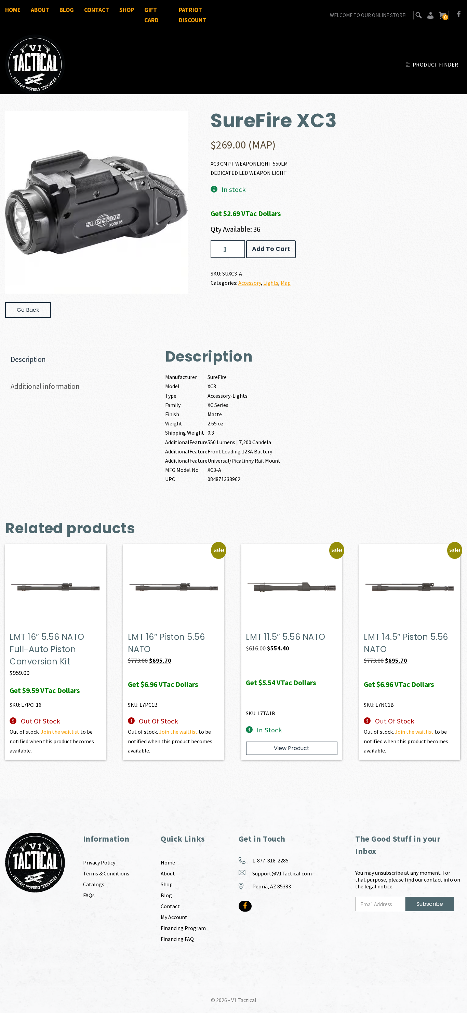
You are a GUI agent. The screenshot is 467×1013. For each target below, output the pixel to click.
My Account (174, 917)
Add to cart (271, 249)
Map (286, 282)
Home (13, 10)
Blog (66, 10)
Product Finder (435, 64)
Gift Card (151, 15)
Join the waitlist (60, 731)
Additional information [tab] (45, 386)
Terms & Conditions (106, 873)
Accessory (249, 282)
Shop (126, 10)
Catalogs (93, 884)
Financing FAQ (177, 938)
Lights (270, 282)
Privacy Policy (99, 862)
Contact (96, 10)
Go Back (28, 310)
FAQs (89, 895)
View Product (291, 748)
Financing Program (183, 928)
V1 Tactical (243, 1000)
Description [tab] (28, 359)
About (40, 10)
